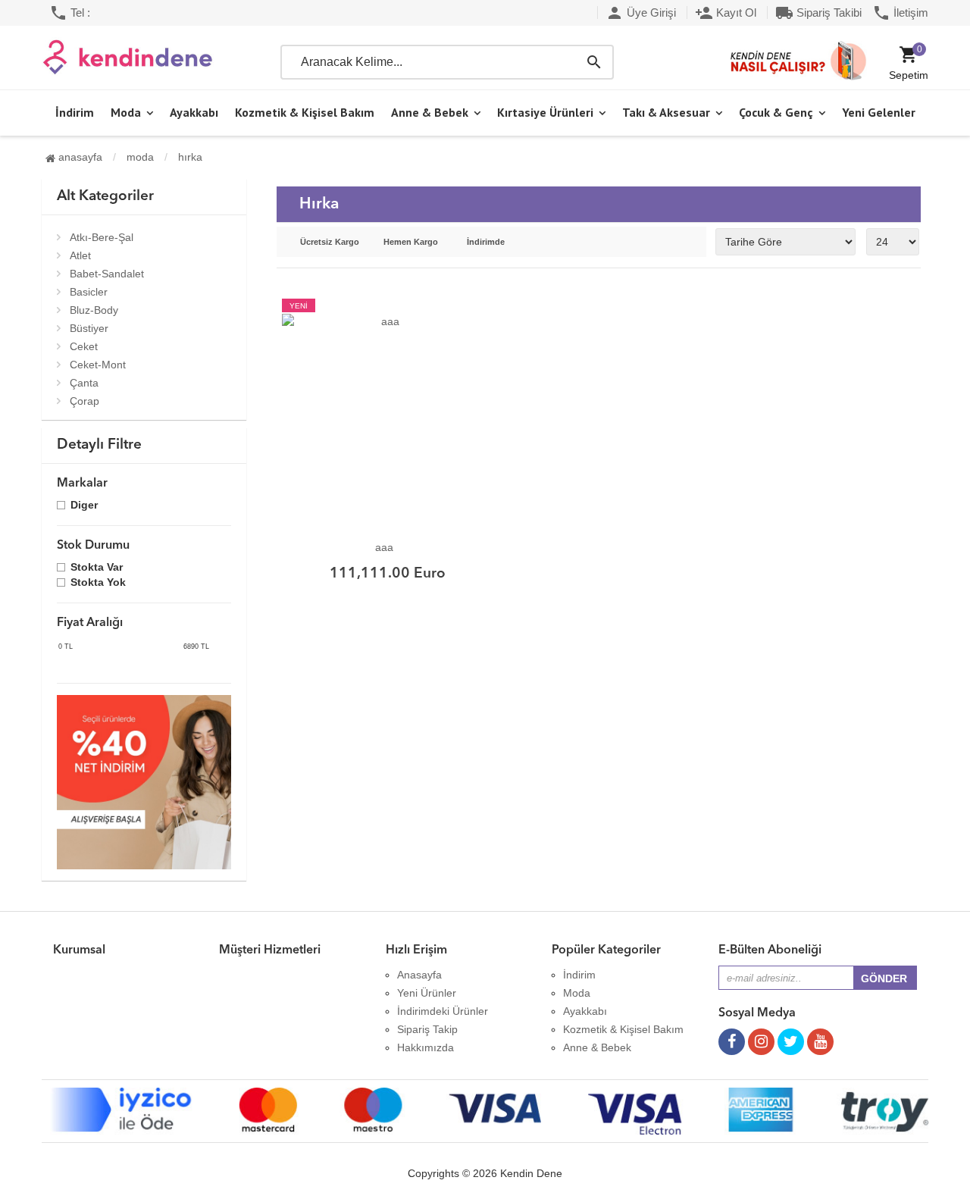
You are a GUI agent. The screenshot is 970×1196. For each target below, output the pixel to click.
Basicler (89, 292)
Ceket (84, 346)
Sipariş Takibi (818, 12)
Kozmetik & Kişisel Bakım (304, 112)
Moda (126, 112)
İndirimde (486, 242)
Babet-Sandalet (107, 274)
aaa (384, 547)
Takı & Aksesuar (666, 112)
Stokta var (96, 568)
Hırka (190, 157)
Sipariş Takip (427, 1029)
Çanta (84, 383)
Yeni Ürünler (426, 993)
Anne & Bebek (429, 112)
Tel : (69, 12)
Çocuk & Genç (776, 112)
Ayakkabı (194, 112)
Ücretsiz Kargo (329, 242)
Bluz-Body (94, 310)
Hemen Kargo (410, 242)
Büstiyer (89, 328)
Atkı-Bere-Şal (101, 237)
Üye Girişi (640, 12)
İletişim (900, 12)
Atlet (80, 255)
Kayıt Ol (725, 12)
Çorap (84, 401)
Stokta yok (98, 583)
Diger (84, 506)
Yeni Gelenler (878, 112)
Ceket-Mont (98, 364)
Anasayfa (78, 157)
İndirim (74, 112)
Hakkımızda (425, 1047)
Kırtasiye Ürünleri (545, 112)
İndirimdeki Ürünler (442, 1011)
